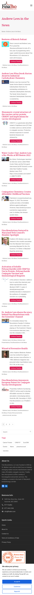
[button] (31, 5)
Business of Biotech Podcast (14, 39)
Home (3, 31)
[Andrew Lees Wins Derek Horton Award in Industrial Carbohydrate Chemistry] (5, 82)
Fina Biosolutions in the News (18, 342)
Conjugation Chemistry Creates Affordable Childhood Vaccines (16, 193)
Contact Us (5, 534)
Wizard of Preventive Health (15, 348)
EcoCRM (26, 442)
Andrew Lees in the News (10, 65)
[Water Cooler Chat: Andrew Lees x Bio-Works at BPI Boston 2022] (5, 159)
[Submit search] (30, 431)
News (12, 446)
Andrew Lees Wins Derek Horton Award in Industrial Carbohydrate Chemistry (17, 75)
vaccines (14, 415)
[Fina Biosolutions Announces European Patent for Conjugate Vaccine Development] (5, 389)
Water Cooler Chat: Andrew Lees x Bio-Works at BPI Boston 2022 (16, 154)
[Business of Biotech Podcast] (5, 44)
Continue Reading (15, 61)
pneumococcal (7, 415)
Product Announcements (15, 413)
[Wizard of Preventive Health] (5, 354)
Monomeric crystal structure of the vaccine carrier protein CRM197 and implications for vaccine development (16, 115)
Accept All (17, 581)
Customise (17, 586)
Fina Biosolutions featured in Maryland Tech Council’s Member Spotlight (15, 232)
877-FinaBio (8, 505)
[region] (17, 579)
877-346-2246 (9, 508)
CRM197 (17, 442)
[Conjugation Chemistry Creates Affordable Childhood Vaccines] (5, 198)
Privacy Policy (6, 542)
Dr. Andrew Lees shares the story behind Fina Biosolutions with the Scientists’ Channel (17, 314)
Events (5, 446)
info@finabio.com (9, 511)
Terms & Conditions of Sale (10, 538)
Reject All (17, 591)
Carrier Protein (7, 442)
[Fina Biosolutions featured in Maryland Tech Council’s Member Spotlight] (5, 241)
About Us (5, 529)
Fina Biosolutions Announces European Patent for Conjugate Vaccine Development (16, 382)
